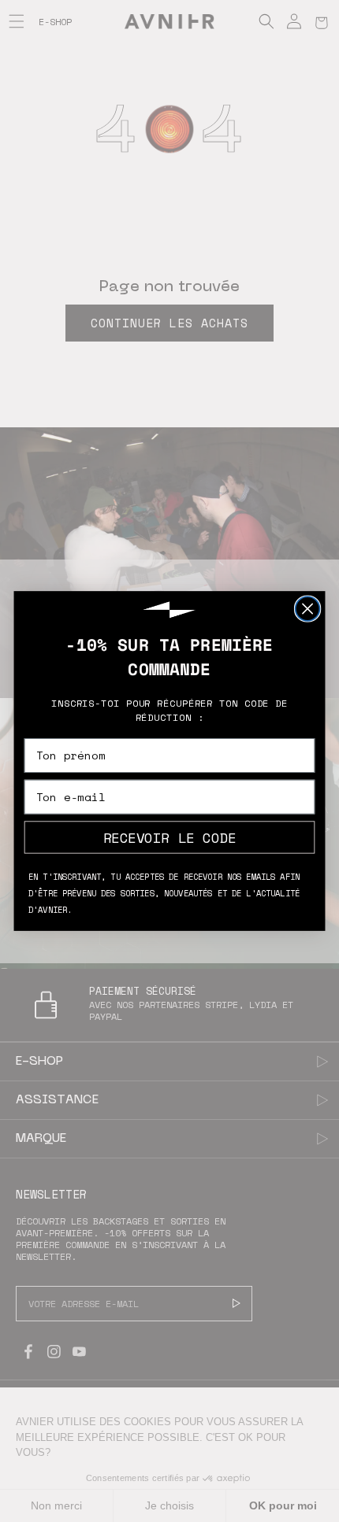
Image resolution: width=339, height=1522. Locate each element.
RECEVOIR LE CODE (169, 837)
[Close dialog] (308, 609)
